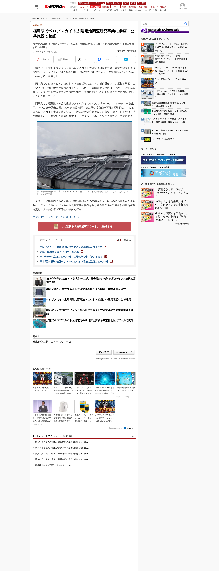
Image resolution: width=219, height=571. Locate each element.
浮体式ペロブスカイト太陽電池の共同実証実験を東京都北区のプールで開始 (90, 320)
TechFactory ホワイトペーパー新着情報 (52, 436)
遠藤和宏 (121, 51)
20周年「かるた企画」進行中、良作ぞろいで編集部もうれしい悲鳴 (172, 204)
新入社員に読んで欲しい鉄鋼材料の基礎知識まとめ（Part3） (63, 448)
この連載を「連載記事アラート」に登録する (86, 226)
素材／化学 (45, 18)
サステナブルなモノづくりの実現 (155, 167)
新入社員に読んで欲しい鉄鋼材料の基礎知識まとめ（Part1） (63, 459)
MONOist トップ (123, 352)
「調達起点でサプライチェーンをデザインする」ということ (172, 192)
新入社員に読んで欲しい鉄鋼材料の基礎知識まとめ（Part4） (63, 442)
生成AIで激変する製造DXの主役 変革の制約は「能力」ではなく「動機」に (172, 216)
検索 (186, 23)
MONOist (35, 18)
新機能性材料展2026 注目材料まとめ (53, 465)
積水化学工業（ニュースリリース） (53, 341)
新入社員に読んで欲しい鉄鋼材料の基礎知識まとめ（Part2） (63, 453)
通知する (67, 59)
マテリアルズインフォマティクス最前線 (158, 154)
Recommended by (116, 428)
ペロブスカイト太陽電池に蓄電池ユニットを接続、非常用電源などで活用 (88, 299)
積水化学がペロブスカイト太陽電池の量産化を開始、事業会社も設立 (86, 289)
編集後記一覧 (183, 224)
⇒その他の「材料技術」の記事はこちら (56, 216)
